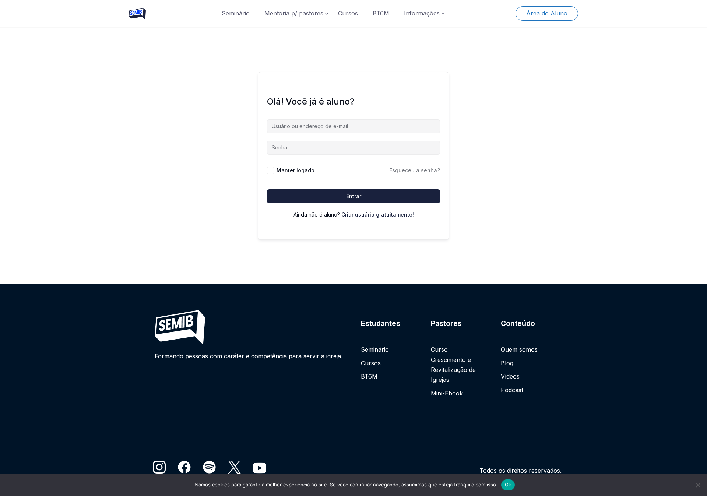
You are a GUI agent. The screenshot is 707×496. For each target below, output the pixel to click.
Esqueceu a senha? (414, 170)
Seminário (236, 13)
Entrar (353, 196)
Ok (508, 485)
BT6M (381, 13)
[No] (697, 485)
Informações (422, 13)
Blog (507, 363)
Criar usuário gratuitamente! (377, 214)
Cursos (348, 13)
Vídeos (510, 376)
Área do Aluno (546, 13)
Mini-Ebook (447, 393)
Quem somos (519, 349)
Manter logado (295, 170)
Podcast (512, 390)
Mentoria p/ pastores (293, 13)
